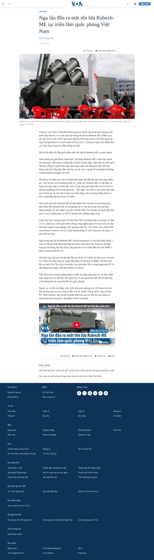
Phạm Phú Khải (84, 430)
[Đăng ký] (106, 393)
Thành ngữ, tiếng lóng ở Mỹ (54, 468)
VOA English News (16, 553)
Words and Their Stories (88, 472)
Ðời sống (82, 416)
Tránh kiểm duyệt (15, 534)
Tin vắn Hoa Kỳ (84, 449)
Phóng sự (47, 449)
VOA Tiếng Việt (46, 38)
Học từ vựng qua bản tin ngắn (55, 472)
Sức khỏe (117, 416)
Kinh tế (81, 411)
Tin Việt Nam (47, 392)
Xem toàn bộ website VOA (19, 505)
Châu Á (46, 411)
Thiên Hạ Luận (84, 434)
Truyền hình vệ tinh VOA (18, 449)
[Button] (88, 50)
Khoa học (117, 411)
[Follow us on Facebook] (79, 393)
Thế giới (11, 416)
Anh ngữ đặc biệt (50, 477)
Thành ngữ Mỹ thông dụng (89, 468)
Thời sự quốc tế (48, 397)
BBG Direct (12, 548)
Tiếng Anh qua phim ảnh (18, 477)
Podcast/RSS (13, 397)
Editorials (82, 553)
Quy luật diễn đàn (50, 491)
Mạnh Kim (12, 430)
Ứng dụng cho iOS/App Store (20, 520)
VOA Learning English (87, 477)
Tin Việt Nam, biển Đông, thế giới (22, 453)
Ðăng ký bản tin (14, 392)
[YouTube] (135, 4)
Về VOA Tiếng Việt (16, 491)
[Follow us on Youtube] (90, 393)
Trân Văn (117, 430)
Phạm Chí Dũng (49, 434)
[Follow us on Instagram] (95, 393)
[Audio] (128, 4)
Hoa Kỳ (46, 416)
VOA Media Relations (52, 548)
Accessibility (48, 553)
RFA (80, 548)
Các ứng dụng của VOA (88, 520)
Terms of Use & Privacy (88, 491)
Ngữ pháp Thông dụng (17, 472)
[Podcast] (100, 393)
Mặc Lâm (11, 434)
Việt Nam (42, 11)
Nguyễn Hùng (48, 430)
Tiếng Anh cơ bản (15, 468)
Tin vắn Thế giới (50, 453)
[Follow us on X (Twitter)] (84, 393)
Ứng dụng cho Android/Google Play (57, 520)
